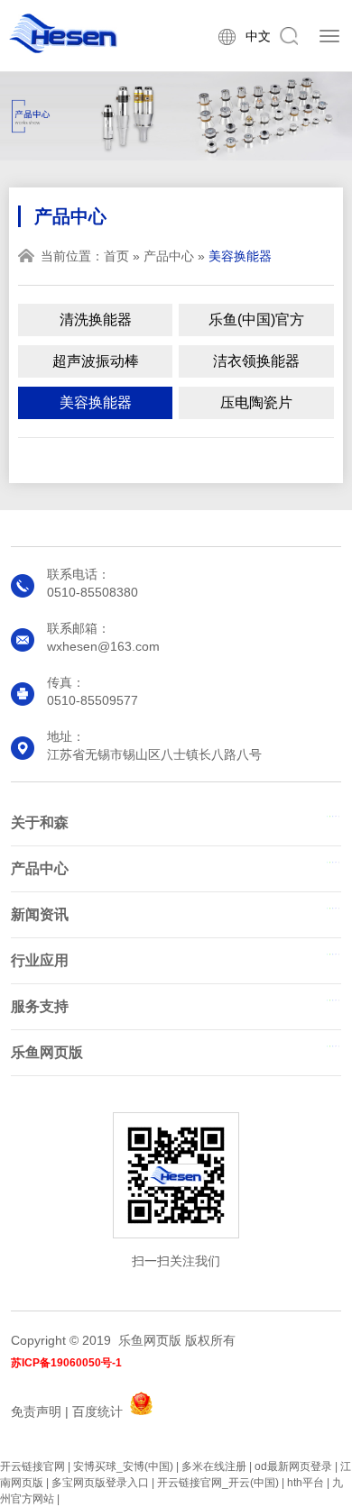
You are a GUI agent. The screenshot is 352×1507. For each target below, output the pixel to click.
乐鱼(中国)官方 (256, 319)
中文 (258, 36)
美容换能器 (96, 402)
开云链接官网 (32, 1466)
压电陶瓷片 (256, 402)
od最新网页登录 (293, 1466)
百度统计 (97, 1411)
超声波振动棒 (95, 361)
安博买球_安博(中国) (123, 1466)
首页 (116, 256)
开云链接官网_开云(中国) (218, 1482)
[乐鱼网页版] (63, 33)
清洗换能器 (96, 319)
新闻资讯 (40, 914)
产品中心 (169, 256)
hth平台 (305, 1482)
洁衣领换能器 (256, 361)
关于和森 (40, 822)
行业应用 (40, 960)
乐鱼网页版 (47, 1052)
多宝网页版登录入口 (100, 1482)
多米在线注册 (213, 1466)
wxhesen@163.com (103, 646)
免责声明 (36, 1411)
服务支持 (40, 1006)
